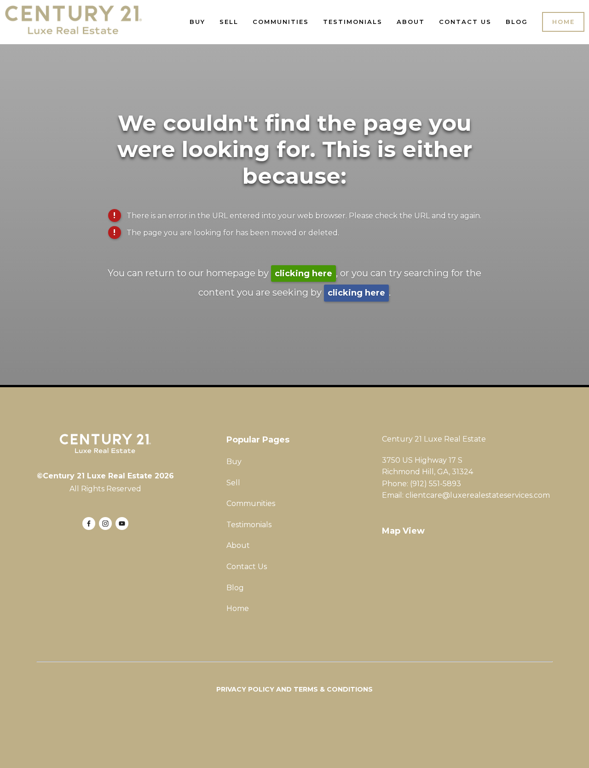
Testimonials (352, 21)
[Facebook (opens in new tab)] (88, 523)
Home (563, 21)
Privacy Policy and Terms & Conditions (294, 689)
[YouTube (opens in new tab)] (121, 523)
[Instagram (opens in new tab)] (105, 523)
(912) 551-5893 (435, 483)
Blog (517, 21)
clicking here (303, 273)
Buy (197, 21)
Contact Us (465, 21)
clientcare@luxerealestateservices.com (477, 495)
